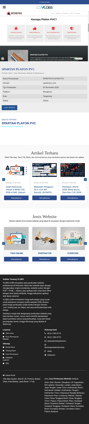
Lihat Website (9, 107)
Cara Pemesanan (11, 354)
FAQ (7, 363)
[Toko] (16, 238)
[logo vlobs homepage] (45, 7)
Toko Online (16, 253)
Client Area (9, 333)
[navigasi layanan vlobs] (4, 7)
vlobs (49, 351)
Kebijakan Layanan (8, 358)
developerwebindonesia (54, 347)
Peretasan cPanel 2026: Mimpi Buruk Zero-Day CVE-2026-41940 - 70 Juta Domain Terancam (72, 192)
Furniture (72, 253)
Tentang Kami (10, 350)
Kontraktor (44, 253)
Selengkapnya (16, 198)
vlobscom (51, 355)
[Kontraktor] (44, 238)
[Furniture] (72, 238)
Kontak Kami (10, 347)
